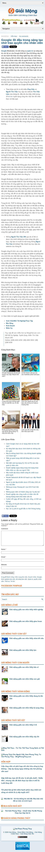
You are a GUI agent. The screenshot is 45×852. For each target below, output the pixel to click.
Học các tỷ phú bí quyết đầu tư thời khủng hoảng (23, 509)
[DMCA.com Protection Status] (22, 849)
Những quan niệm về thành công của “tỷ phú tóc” (23, 492)
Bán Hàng (9, 323)
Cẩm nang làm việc (21, 577)
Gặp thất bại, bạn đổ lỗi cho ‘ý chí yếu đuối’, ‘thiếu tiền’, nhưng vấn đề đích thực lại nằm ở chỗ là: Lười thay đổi (22, 780)
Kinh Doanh (10, 326)
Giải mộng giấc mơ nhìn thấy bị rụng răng (26, 708)
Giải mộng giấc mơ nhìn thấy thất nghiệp (26, 609)
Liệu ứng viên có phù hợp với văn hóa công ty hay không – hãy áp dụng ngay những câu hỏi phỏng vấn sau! (22, 768)
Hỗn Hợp (14, 36)
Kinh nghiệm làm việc (8, 579)
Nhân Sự (9, 328)
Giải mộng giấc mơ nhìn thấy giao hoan (25, 621)
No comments (23, 36)
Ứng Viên (30, 89)
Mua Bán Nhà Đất (12, 806)
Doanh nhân (32, 577)
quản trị (30, 51)
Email (3, 557)
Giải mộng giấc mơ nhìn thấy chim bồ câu (26, 638)
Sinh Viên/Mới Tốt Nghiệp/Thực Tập (19, 321)
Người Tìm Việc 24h (18, 237)
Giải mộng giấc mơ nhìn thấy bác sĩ (24, 667)
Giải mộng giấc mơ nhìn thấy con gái (24, 679)
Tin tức (12, 581)
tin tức (10, 96)
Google (4, 51)
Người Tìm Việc (12, 92)
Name (3, 549)
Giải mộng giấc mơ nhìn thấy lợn (22, 650)
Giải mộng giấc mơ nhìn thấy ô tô (23, 725)
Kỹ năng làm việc (21, 579)
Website (4, 565)
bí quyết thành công (7, 577)
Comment (4, 529)
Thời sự (7, 581)
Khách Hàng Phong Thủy (16, 818)
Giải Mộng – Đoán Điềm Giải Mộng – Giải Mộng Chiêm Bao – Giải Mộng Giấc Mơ (25, 833)
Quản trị (30, 579)
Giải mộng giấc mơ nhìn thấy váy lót (24, 737)
